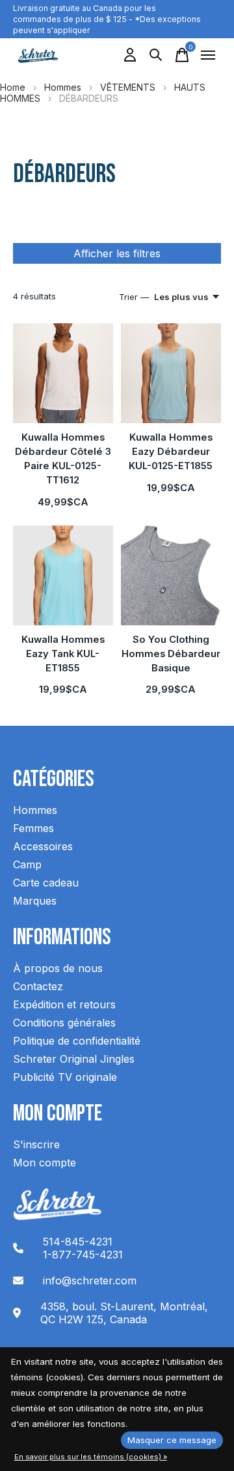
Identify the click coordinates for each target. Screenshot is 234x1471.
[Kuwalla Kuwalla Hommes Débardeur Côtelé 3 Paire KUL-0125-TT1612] (63, 373)
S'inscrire (36, 1144)
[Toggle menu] (208, 55)
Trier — (134, 297)
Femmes (33, 828)
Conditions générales (64, 1022)
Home (12, 87)
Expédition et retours (64, 1004)
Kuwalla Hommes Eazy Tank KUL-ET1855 (63, 654)
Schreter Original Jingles (74, 1058)
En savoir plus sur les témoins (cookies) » (90, 1456)
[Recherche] (156, 55)
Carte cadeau (46, 882)
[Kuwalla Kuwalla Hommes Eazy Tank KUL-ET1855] (63, 575)
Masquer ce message (171, 1440)
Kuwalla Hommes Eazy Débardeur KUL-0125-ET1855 (171, 452)
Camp (27, 864)
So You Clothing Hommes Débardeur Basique (171, 654)
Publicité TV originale (65, 1077)
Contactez (38, 986)
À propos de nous (58, 968)
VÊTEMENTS (127, 87)
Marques (35, 900)
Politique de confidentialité (76, 1040)
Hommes (62, 87)
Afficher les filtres (117, 253)
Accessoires (43, 846)
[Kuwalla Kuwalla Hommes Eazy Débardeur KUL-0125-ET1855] (171, 373)
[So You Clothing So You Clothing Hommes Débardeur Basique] (171, 575)
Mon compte (44, 1162)
